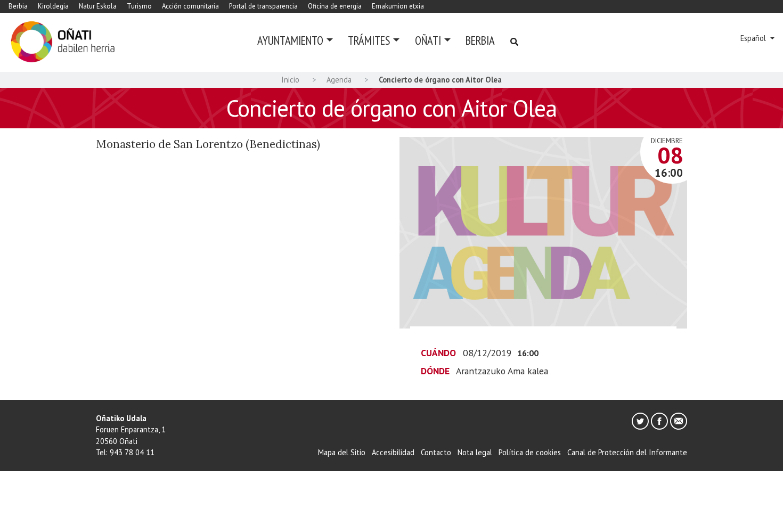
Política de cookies (530, 452)
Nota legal (475, 452)
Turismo (139, 6)
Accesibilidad (393, 452)
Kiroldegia (53, 6)
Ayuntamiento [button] (290, 40)
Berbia (18, 6)
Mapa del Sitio (341, 452)
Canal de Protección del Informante (627, 452)
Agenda (339, 80)
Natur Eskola (98, 6)
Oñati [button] (428, 40)
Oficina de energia (335, 6)
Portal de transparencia (263, 6)
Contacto (436, 452)
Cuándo (438, 353)
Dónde (435, 371)
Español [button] (754, 38)
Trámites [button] (369, 40)
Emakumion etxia (398, 6)
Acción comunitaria (190, 6)
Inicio (290, 80)
